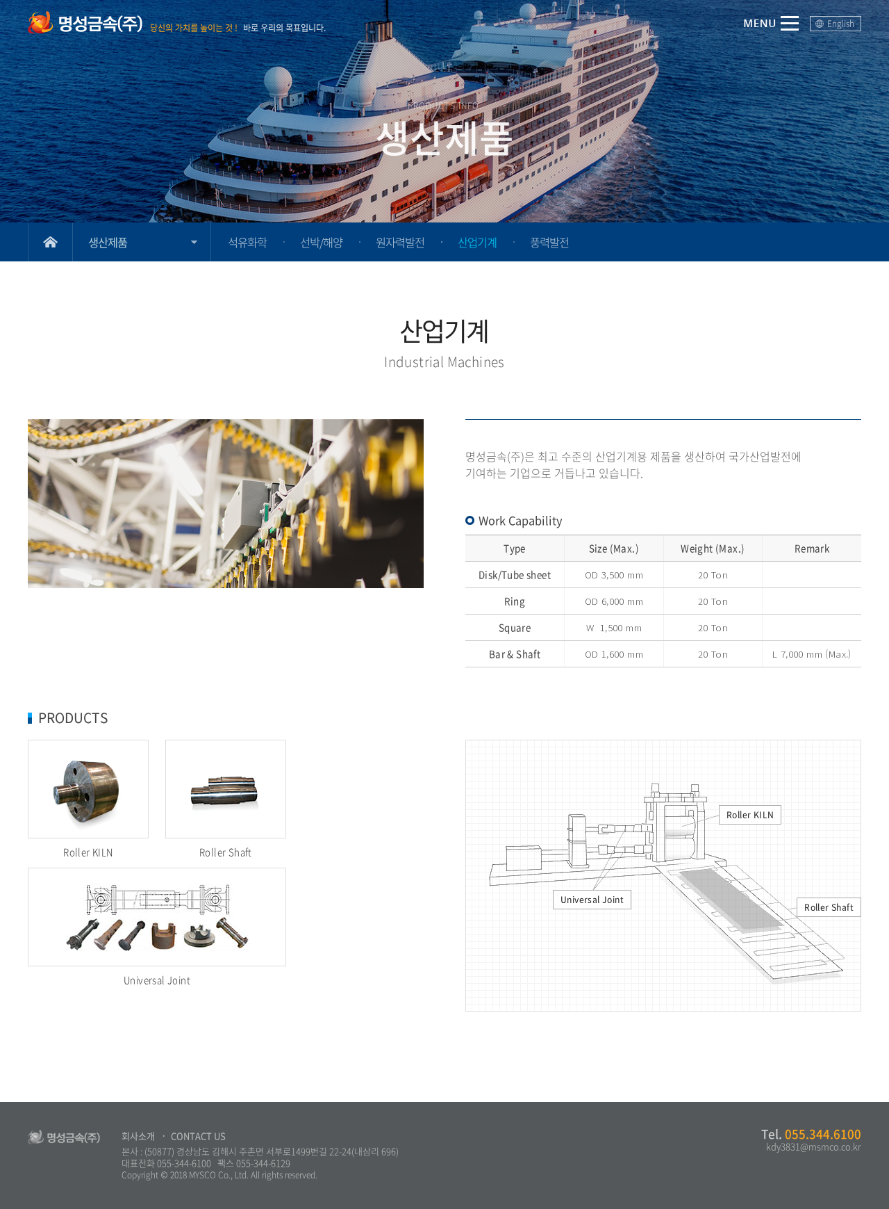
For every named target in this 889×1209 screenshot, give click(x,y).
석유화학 (247, 242)
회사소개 (138, 1135)
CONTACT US (198, 1135)
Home (50, 241)
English (840, 23)
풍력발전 (549, 242)
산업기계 (477, 242)
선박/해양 (321, 242)
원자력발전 (400, 242)
